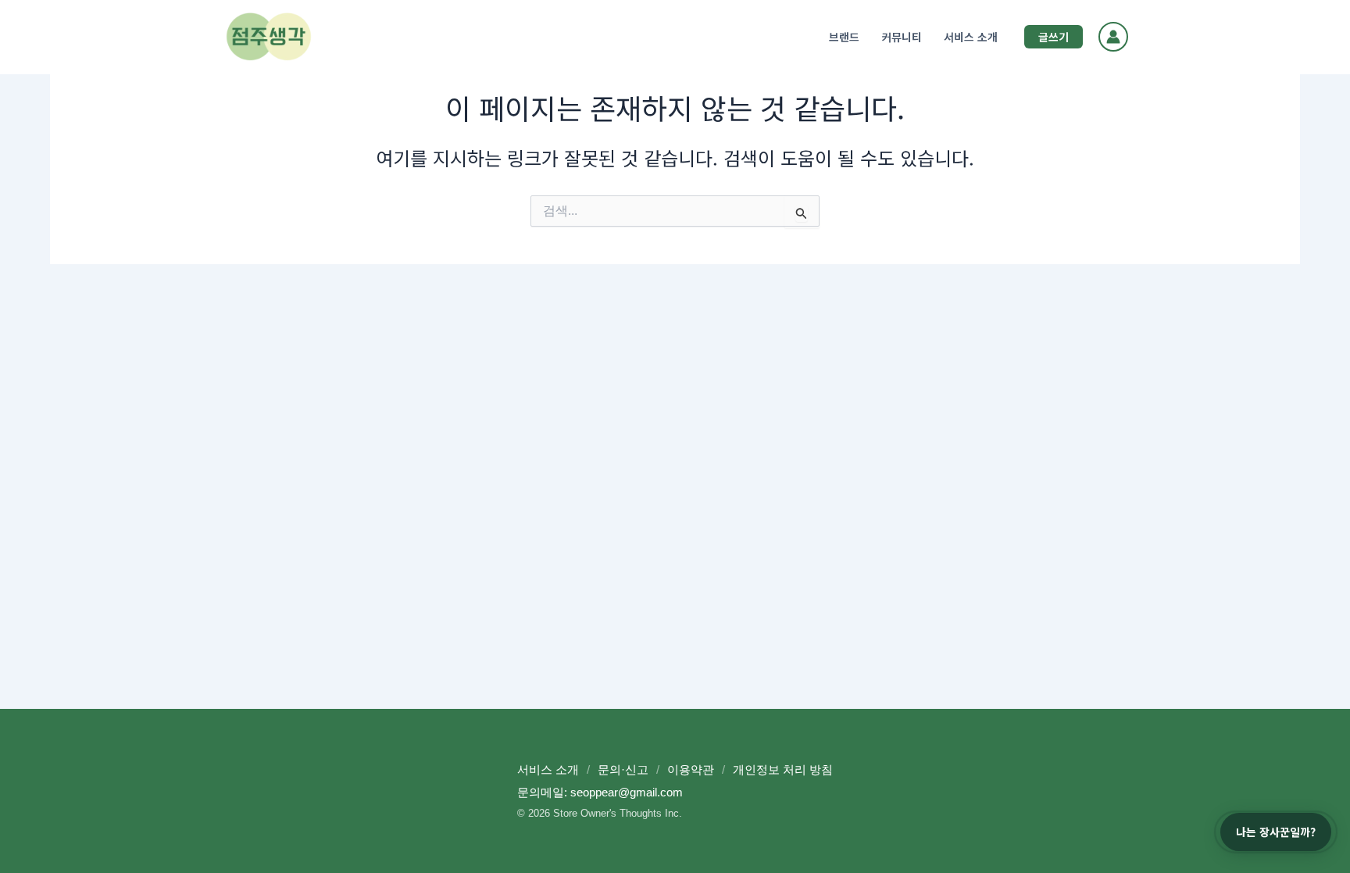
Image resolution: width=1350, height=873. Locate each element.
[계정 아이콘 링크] (1113, 36)
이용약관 (690, 769)
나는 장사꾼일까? (1276, 831)
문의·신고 (623, 769)
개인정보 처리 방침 (783, 769)
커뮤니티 (901, 37)
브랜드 (844, 37)
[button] (1053, 36)
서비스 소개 (971, 37)
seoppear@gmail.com (626, 792)
